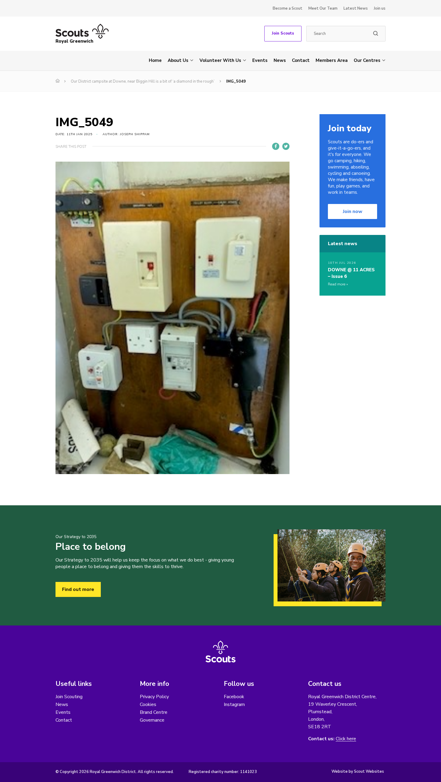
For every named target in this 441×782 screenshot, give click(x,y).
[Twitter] (286, 146)
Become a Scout (287, 8)
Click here (346, 738)
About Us (178, 60)
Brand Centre (153, 712)
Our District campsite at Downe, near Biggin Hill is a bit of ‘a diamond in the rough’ (142, 81)
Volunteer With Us (220, 60)
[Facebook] (275, 146)
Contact (301, 60)
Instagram (234, 704)
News (280, 60)
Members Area (332, 60)
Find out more (78, 589)
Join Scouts (283, 33)
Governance (152, 720)
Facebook (234, 696)
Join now (352, 211)
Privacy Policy (154, 696)
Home (155, 60)
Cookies (148, 704)
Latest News (356, 8)
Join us (380, 8)
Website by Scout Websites (358, 771)
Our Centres (367, 60)
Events (260, 60)
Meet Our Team (323, 8)
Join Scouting (69, 696)
